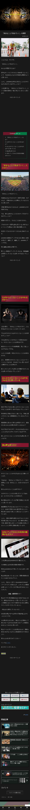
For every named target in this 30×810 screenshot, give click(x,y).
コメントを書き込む (15, 792)
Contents (13, 133)
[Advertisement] (15, 114)
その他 (4, 653)
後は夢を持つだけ (11, 151)
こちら (8, 642)
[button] (27, 393)
